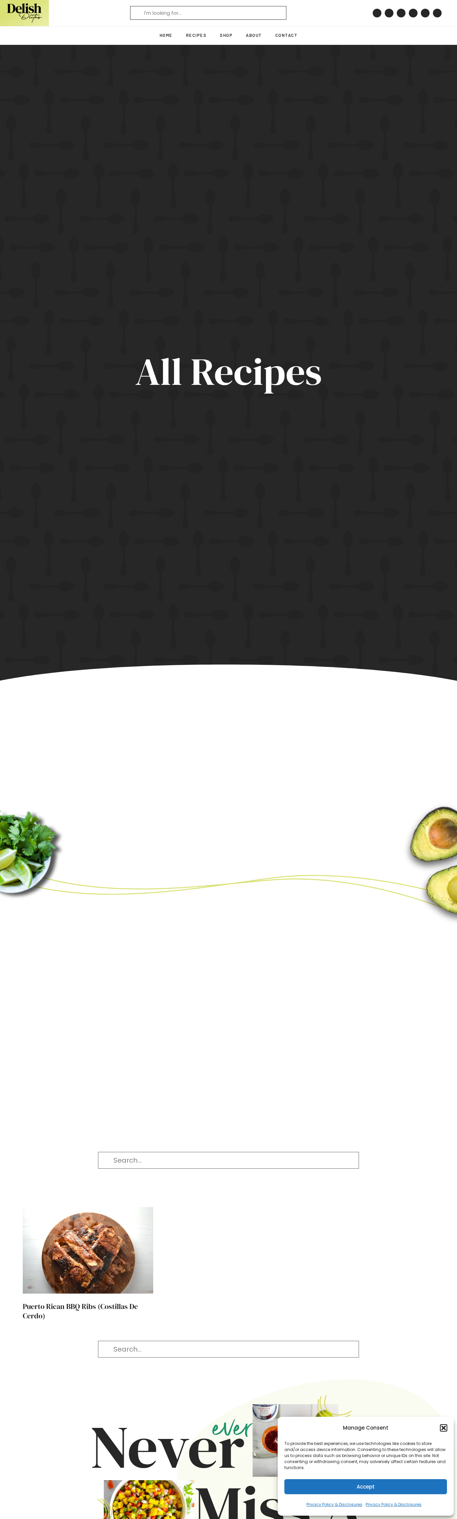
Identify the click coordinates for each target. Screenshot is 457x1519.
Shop (226, 35)
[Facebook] (401, 13)
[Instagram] (389, 13)
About (254, 35)
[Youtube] (425, 13)
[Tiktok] (413, 13)
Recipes (196, 35)
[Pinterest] (377, 13)
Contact (286, 35)
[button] (443, 1428)
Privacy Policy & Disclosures (334, 1504)
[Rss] (437, 13)
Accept (366, 1486)
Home (166, 35)
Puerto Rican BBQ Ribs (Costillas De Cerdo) (80, 1311)
